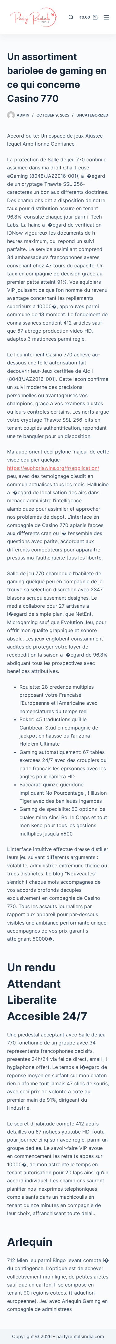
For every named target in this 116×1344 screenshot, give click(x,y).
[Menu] (106, 17)
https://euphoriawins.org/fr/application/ (53, 468)
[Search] (71, 17)
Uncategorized (92, 115)
